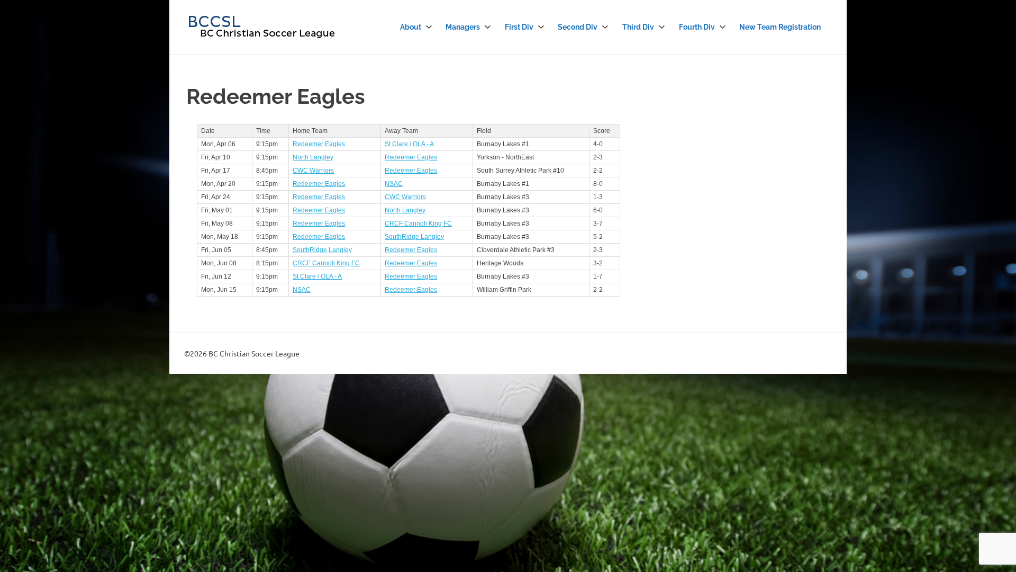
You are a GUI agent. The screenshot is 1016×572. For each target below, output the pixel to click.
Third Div (638, 27)
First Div (519, 27)
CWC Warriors (313, 170)
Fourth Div (697, 27)
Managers (463, 27)
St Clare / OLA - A (409, 144)
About (410, 27)
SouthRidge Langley (414, 236)
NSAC (394, 183)
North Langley (313, 157)
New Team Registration (780, 27)
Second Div (577, 27)
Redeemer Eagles (319, 144)
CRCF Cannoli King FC (418, 223)
